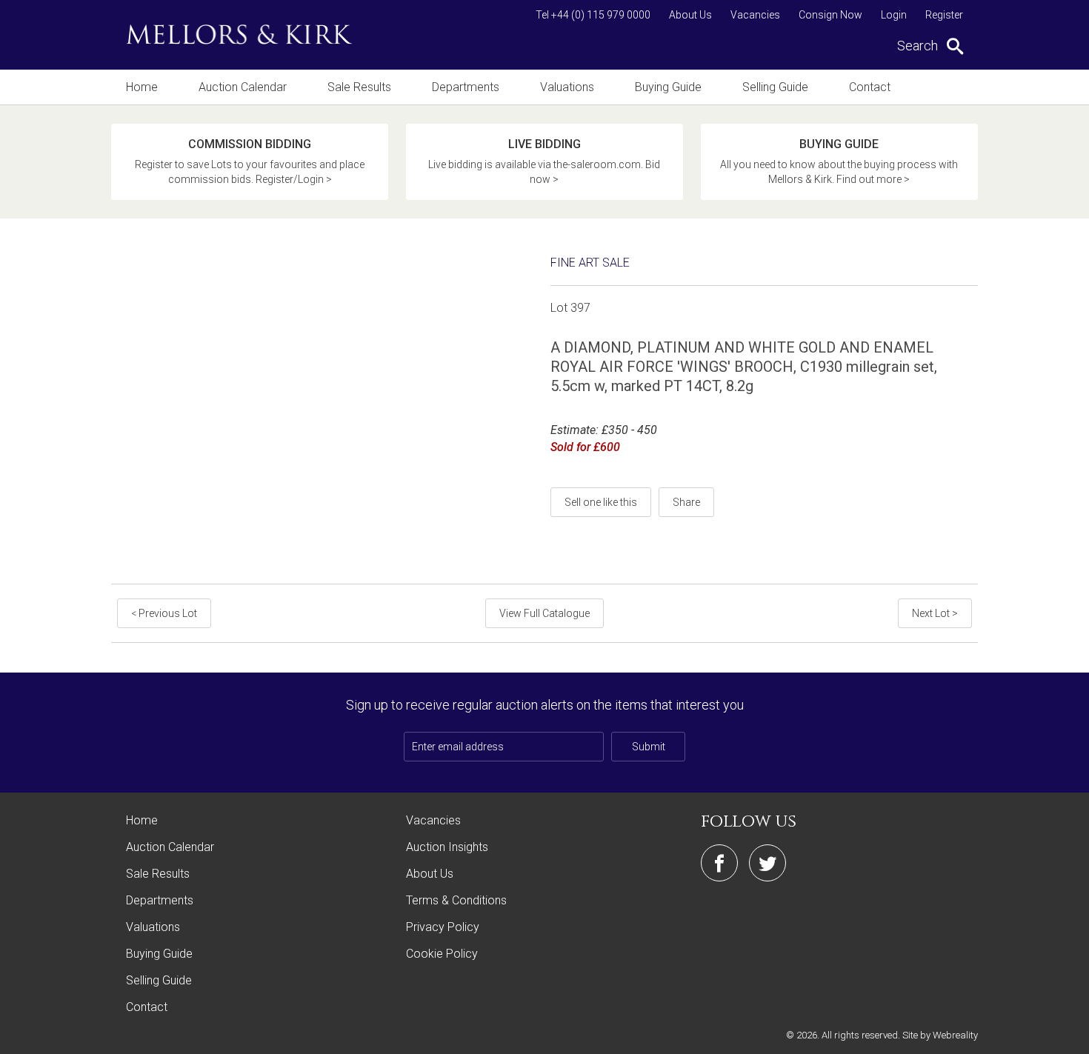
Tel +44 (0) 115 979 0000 (593, 15)
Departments (465, 87)
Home (142, 87)
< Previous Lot (164, 613)
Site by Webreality (940, 1035)
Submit (648, 747)
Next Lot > (935, 613)
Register (944, 15)
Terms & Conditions (456, 900)
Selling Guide (775, 87)
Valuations (567, 87)
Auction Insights (447, 847)
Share (686, 502)
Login (894, 15)
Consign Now (830, 15)
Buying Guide (668, 87)
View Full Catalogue (544, 613)
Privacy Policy (442, 927)
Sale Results (359, 87)
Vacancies (755, 15)
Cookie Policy (442, 954)
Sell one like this (601, 502)
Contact (869, 87)
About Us (690, 15)
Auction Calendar (243, 87)
